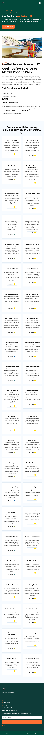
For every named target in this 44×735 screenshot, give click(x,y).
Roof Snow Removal (12, 585)
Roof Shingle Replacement (32, 659)
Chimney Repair (32, 585)
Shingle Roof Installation (11, 294)
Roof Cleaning (12, 416)
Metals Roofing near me (15, 733)
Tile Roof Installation (32, 294)
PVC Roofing (32, 633)
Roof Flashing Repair (32, 463)
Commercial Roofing (12, 269)
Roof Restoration (32, 511)
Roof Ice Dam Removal (11, 609)
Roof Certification (32, 561)
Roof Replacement (32, 140)
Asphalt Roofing (32, 416)
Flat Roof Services (32, 219)
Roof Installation (12, 140)
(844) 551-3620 (9, 26)
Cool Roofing (32, 487)
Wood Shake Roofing (32, 609)
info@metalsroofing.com (10, 705)
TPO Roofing (11, 440)
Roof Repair (11, 166)
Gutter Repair (12, 463)
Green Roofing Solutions (12, 366)
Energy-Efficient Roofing (32, 366)
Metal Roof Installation (32, 244)
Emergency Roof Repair (12, 244)
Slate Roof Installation (11, 318)
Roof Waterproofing (12, 487)
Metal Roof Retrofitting (11, 219)
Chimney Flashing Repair (32, 537)
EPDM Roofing (32, 440)
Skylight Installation (12, 342)
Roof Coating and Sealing (11, 193)
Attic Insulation (11, 561)
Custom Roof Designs (11, 537)
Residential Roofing (32, 269)
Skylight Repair (11, 659)
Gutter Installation (32, 318)
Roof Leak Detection (32, 390)
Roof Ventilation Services (32, 342)
